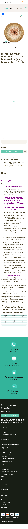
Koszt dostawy (5, 442)
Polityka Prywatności (7, 521)
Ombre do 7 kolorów (22, 47)
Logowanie (4, 484)
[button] (2, 8)
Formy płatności (5, 439)
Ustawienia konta (6, 492)
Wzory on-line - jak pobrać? (9, 471)
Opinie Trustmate (6, 502)
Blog (2, 500)
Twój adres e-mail (5, 411)
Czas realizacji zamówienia (8, 434)
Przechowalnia (5, 489)
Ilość (2, 139)
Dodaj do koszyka (11, 151)
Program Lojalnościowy (7, 437)
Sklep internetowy (12, 527)
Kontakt (3, 476)
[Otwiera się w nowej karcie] (3, 14)
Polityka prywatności (7, 474)
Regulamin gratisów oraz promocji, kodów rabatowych (13, 455)
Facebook (3, 505)
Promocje (3, 432)
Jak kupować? (5, 469)
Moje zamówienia (6, 487)
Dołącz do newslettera (10, 415)
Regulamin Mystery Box (7, 459)
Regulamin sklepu (6, 452)
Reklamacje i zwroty (6, 461)
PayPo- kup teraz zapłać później (10, 444)
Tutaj (20, 203)
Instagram (4, 507)
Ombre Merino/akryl (11, 47)
